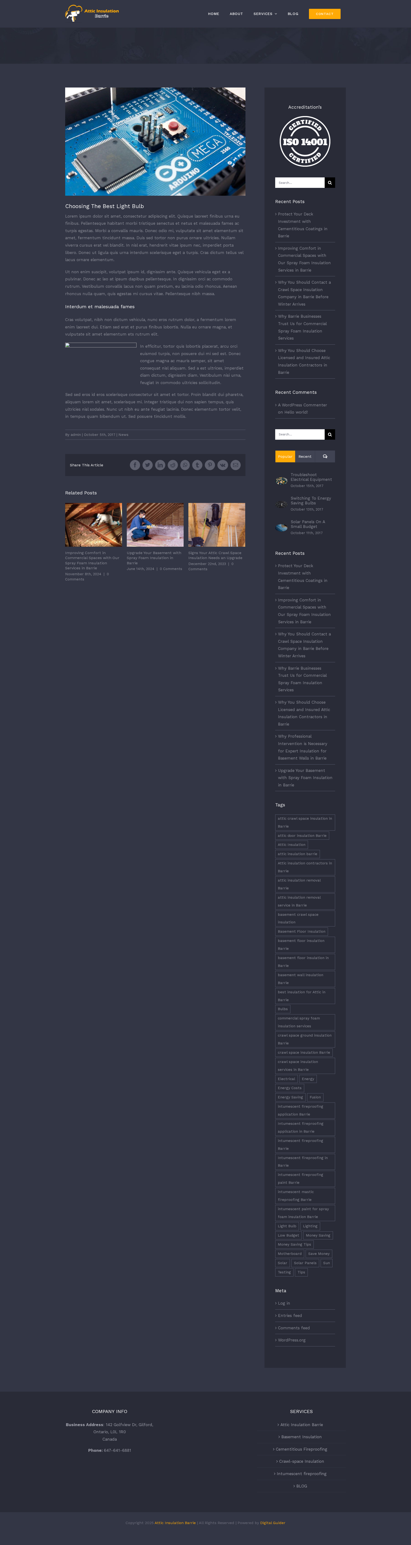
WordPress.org (292, 1340)
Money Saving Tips (294, 1244)
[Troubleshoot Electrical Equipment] (281, 480)
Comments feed (294, 1328)
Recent (305, 456)
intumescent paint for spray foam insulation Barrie (303, 1213)
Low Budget (288, 1235)
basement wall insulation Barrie (300, 979)
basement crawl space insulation (298, 918)
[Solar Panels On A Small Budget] (281, 527)
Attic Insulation (291, 845)
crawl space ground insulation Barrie (305, 1039)
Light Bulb (287, 1226)
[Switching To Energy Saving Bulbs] (281, 504)
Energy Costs (290, 1088)
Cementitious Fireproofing (301, 1449)
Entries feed (290, 1315)
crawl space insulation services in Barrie (298, 1066)
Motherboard (290, 1254)
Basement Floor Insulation (301, 931)
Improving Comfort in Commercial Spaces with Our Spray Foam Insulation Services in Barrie (93, 525)
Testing (284, 1272)
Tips (301, 1272)
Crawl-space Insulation (301, 1461)
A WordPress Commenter (302, 405)
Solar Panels (305, 1263)
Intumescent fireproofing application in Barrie (300, 1127)
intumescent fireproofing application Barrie (300, 1110)
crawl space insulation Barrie (304, 1052)
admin (76, 435)
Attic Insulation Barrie (301, 1424)
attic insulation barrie (297, 854)
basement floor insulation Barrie (301, 945)
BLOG (301, 1486)
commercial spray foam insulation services (299, 1022)
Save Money (319, 1254)
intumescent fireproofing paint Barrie (300, 1179)
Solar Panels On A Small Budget (308, 524)
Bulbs (283, 1009)
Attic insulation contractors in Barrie (305, 867)
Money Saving (318, 1235)
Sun (326, 1263)
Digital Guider (272, 1523)
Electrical (286, 1079)
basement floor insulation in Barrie (303, 962)
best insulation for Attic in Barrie (301, 996)
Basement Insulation (301, 1436)
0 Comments (171, 569)
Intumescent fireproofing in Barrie (303, 1162)
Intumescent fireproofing (302, 1473)
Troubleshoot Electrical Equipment (311, 477)
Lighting (310, 1226)
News (123, 435)
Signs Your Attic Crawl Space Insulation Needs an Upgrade (216, 525)
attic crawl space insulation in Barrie (305, 822)
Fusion (315, 1097)
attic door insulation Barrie (302, 835)
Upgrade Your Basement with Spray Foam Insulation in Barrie (155, 525)
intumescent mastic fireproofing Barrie (296, 1196)
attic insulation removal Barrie (299, 884)
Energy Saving (290, 1097)
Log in (284, 1303)
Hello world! (296, 412)
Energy (308, 1079)
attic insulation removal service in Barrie (299, 901)
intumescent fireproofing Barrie (300, 1145)
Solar (282, 1263)
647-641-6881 (117, 1450)
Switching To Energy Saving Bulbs (311, 500)
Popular (285, 456)
